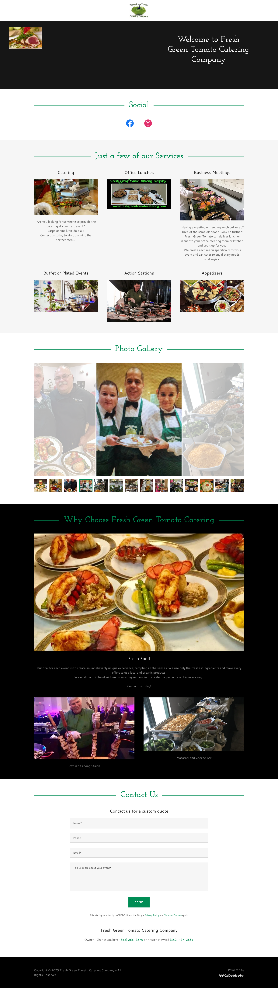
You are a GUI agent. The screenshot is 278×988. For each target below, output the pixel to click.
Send (139, 902)
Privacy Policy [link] (152, 915)
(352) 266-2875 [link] (131, 939)
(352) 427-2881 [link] (181, 939)
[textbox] (138, 823)
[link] (139, 10)
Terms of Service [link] (173, 915)
